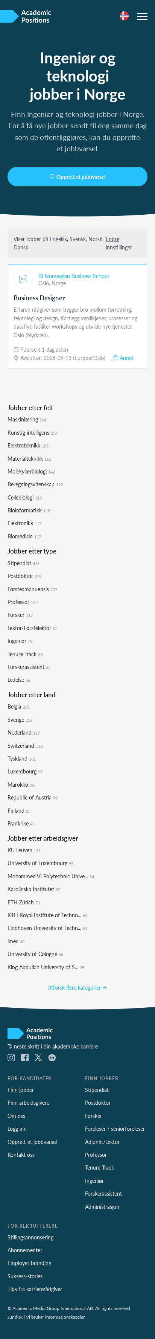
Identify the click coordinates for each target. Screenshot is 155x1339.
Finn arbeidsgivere (28, 1102)
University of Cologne (35, 954)
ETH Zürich (24, 902)
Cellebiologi (25, 497)
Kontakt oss (21, 1154)
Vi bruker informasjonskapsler (55, 1316)
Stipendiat (24, 563)
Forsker (20, 614)
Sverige (20, 719)
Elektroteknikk (28, 445)
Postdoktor (24, 576)
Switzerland (25, 745)
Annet (126, 357)
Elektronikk (24, 523)
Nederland (24, 732)
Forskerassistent (29, 666)
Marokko (21, 784)
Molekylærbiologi (31, 471)
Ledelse (19, 679)
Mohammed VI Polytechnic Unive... (51, 876)
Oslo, (45, 283)
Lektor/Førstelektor (32, 628)
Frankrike (21, 823)
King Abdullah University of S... (46, 967)
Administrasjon (102, 1206)
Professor (23, 602)
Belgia (18, 706)
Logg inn (17, 1128)
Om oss (16, 1115)
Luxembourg (25, 771)
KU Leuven (24, 850)
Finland (19, 810)
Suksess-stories (25, 1276)
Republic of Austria (33, 797)
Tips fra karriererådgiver (35, 1289)
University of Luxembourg (40, 863)
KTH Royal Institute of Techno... (47, 915)
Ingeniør (20, 640)
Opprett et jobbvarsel (80, 176)
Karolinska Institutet (34, 889)
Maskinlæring (27, 419)
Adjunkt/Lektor (102, 1141)
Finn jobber (21, 1089)
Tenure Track (25, 654)
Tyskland (22, 758)
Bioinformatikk (29, 510)
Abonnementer (25, 1250)
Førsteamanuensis (32, 589)
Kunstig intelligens (33, 432)
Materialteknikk (29, 458)
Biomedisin (24, 536)
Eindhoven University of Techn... (47, 928)
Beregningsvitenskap (35, 484)
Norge (59, 283)
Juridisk (15, 1316)
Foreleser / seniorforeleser (115, 1128)
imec (16, 941)
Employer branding (29, 1263)
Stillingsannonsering (30, 1237)
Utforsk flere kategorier (74, 987)
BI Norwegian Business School (73, 276)
